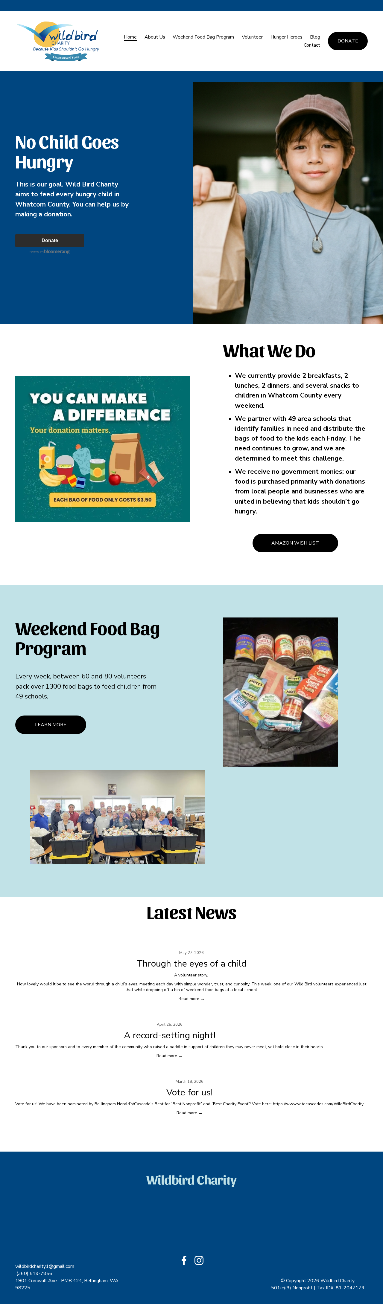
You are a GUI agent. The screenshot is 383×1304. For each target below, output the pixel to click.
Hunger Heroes (286, 37)
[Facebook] (184, 1260)
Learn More (50, 724)
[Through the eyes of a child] (191, 943)
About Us (155, 37)
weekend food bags (205, 990)
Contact (312, 45)
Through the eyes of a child (192, 964)
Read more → (192, 999)
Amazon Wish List (295, 543)
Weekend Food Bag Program (203, 37)
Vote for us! (189, 1092)
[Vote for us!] (189, 1071)
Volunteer (252, 37)
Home (130, 37)
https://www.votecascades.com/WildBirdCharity (318, 1104)
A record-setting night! (169, 1035)
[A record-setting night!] (169, 1014)
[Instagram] (199, 1260)
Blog (315, 37)
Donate (348, 41)
